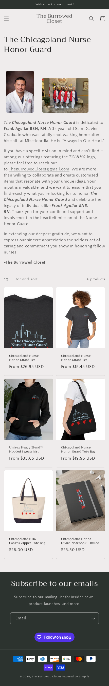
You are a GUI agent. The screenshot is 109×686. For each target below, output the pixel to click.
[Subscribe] (93, 618)
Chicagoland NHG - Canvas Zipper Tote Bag (27, 541)
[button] (6, 18)
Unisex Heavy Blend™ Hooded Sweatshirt (26, 450)
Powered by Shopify (75, 676)
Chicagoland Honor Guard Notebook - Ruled (80, 541)
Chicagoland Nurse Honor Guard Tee (24, 358)
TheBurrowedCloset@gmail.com (39, 169)
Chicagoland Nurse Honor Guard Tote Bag (78, 450)
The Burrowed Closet (46, 676)
